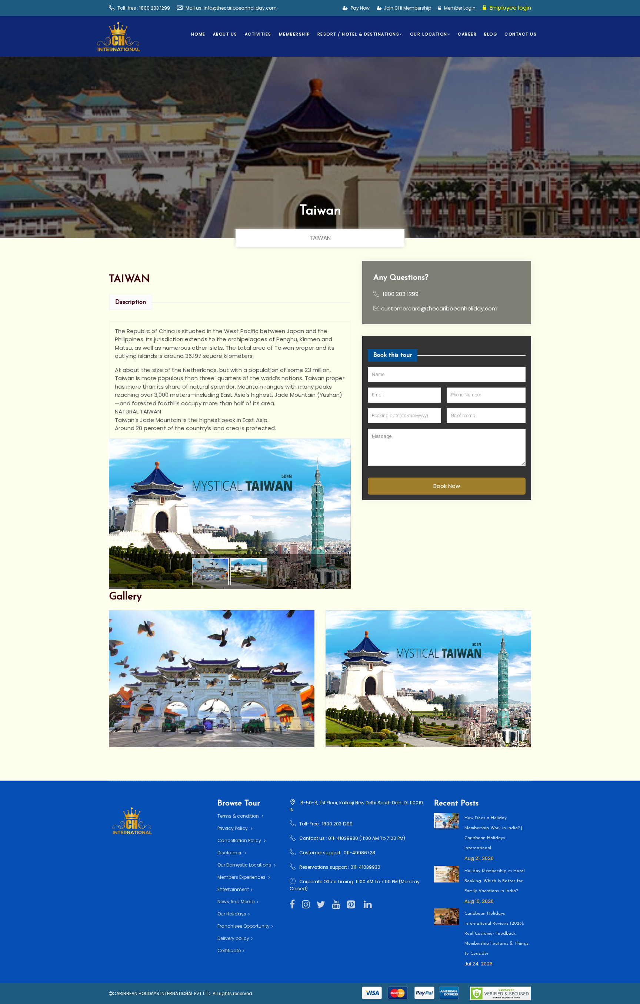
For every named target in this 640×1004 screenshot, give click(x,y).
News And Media (236, 901)
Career (467, 34)
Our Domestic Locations (244, 865)
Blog (490, 34)
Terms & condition (238, 816)
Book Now (446, 485)
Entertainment (233, 889)
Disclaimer (230, 853)
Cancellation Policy (239, 840)
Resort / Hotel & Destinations (358, 34)
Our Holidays (231, 914)
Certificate (229, 950)
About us (225, 34)
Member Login (459, 8)
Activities (258, 34)
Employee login (509, 7)
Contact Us (520, 34)
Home (198, 34)
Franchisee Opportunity (243, 926)
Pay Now (360, 8)
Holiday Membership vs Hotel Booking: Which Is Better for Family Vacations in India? (494, 881)
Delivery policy (233, 938)
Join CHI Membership (407, 8)
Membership (294, 34)
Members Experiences (242, 877)
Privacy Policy (233, 828)
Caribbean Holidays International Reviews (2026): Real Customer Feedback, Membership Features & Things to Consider (496, 933)
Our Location (428, 34)
